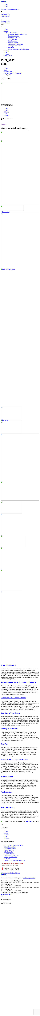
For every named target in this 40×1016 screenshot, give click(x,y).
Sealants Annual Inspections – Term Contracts (18, 682)
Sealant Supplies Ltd (29, 878)
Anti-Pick (11, 47)
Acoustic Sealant (13, 42)
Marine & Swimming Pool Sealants (18, 49)
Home (6, 4)
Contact (6, 54)
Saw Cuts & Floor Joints (15, 44)
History (6, 51)
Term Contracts (12, 39)
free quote (29, 821)
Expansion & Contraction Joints (17, 34)
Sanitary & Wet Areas (14, 46)
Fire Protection (12, 41)
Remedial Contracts (14, 37)
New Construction (13, 36)
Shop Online (8, 55)
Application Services (10, 32)
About (6, 6)
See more (3, 124)
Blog (5, 52)
